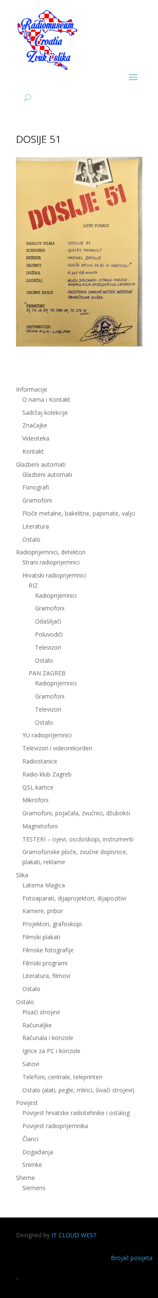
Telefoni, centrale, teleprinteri (62, 1077)
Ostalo (44, 660)
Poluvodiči (49, 634)
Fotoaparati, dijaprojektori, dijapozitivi (74, 898)
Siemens (34, 1188)
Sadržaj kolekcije (45, 412)
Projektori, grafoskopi (52, 924)
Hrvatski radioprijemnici (54, 575)
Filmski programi (44, 963)
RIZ (33, 585)
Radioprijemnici (56, 595)
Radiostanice (39, 761)
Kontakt (33, 451)
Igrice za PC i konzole (51, 1051)
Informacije (31, 389)
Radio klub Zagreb (47, 774)
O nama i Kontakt (46, 399)
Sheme (25, 1178)
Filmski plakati (41, 937)
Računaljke (37, 1025)
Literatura (35, 526)
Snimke (32, 1165)
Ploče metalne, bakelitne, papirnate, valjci (78, 513)
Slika (22, 875)
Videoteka (35, 438)
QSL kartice (38, 787)
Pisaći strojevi (41, 1012)
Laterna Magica (43, 885)
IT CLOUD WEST (74, 1235)
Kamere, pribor (42, 911)
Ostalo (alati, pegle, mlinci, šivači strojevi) (78, 1090)
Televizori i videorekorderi (57, 748)
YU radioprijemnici (47, 735)
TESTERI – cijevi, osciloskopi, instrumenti (78, 839)
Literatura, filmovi (46, 976)
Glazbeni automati (47, 474)
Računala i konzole (47, 1038)
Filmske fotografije (48, 950)
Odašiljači (48, 621)
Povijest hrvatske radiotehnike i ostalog (76, 1113)
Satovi (30, 1064)
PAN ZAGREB (47, 673)
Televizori (48, 647)
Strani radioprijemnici (51, 562)
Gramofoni (37, 500)
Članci (30, 1139)
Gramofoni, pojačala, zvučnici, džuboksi (76, 813)
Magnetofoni (40, 826)
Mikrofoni (35, 800)
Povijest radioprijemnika (55, 1126)
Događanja (37, 1152)
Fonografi (35, 487)
